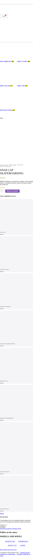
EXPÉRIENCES (23, 541)
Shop (6, 165)
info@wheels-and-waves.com (8, 549)
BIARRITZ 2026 (10, 541)
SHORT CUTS (12, 545)
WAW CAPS (12, 165)
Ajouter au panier (12, 191)
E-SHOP (22, 545)
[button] (16, 4)
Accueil (2, 165)
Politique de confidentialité (7, 554)
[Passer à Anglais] (5, 9)
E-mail (2, 525)
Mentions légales (25, 552)
